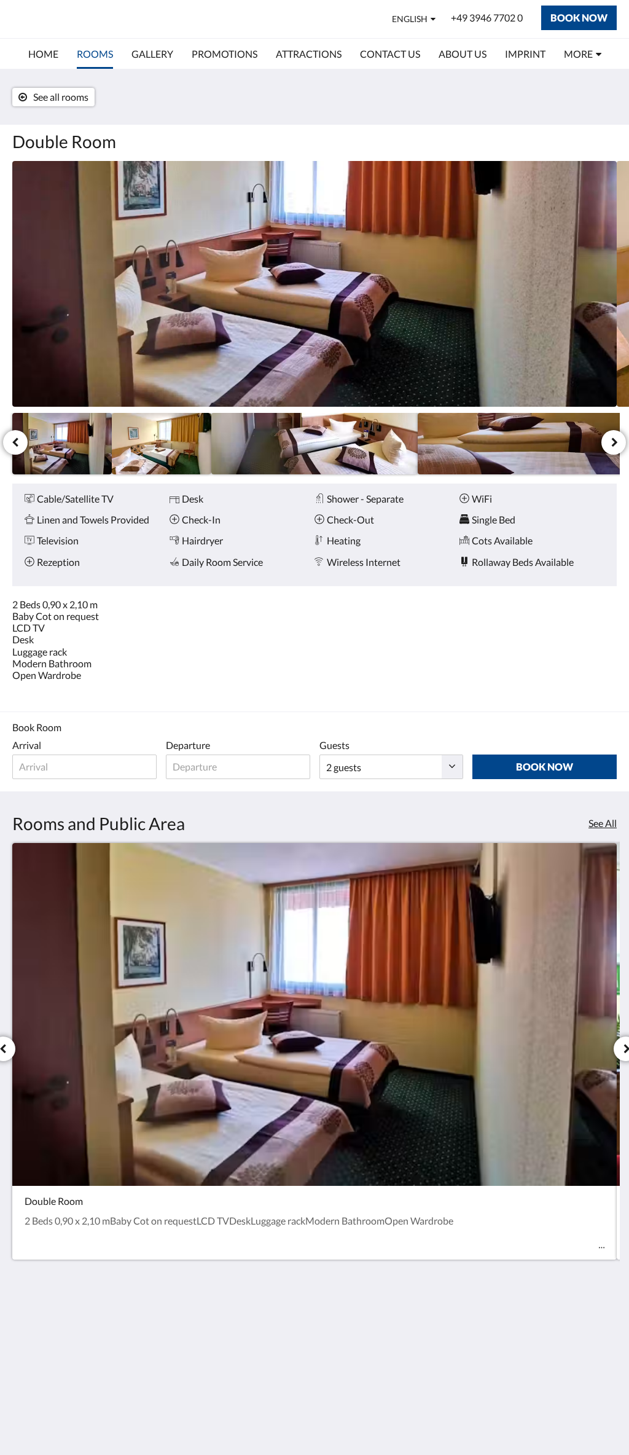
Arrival (26, 745)
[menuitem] (43, 54)
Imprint (234, 1325)
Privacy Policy (247, 1336)
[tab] (263, 1305)
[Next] (613, 442)
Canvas (601, 1419)
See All (602, 823)
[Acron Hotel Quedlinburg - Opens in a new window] (604, 1332)
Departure (188, 745)
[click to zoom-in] (314, 284)
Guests (334, 745)
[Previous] (15, 442)
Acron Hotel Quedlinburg (116, 19)
